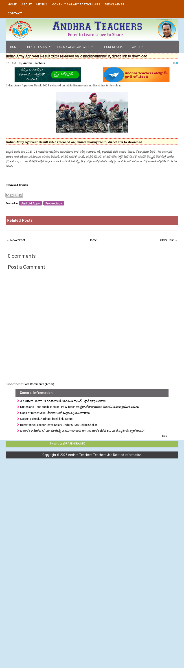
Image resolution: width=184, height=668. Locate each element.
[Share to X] (16, 195)
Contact (15, 13)
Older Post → (168, 240)
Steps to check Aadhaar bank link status (46, 418)
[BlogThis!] (12, 195)
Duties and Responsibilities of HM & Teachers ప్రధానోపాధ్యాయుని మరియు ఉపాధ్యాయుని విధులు (79, 406)
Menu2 (41, 4)
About (26, 4)
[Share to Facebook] (20, 195)
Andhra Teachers (34, 63)
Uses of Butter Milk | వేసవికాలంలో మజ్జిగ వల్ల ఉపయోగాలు (55, 413)
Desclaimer (115, 4)
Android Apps (30, 203)
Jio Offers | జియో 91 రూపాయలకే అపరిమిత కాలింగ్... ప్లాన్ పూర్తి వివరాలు (63, 401)
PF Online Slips (113, 47)
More (164, 436)
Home (12, 4)
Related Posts (20, 220)
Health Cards (37, 47)
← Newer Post (16, 240)
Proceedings (54, 203)
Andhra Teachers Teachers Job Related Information (105, 455)
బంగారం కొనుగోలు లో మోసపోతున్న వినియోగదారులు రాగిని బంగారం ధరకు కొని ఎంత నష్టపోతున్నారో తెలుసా (82, 430)
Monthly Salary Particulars (76, 4)
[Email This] (7, 195)
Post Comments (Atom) (39, 384)
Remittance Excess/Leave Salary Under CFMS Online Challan (59, 425)
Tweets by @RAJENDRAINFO (67, 443)
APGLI (136, 47)
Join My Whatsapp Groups (75, 47)
